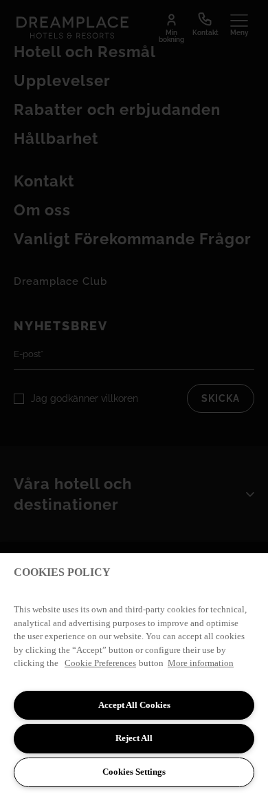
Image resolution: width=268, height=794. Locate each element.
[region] (134, 673)
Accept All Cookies (134, 705)
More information (201, 663)
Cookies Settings (134, 771)
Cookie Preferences (100, 663)
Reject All (134, 738)
